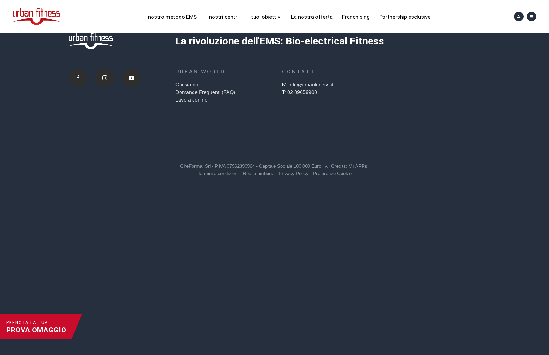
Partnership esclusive (404, 17)
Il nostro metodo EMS (170, 17)
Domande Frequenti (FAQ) (205, 92)
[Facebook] (78, 77)
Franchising (356, 17)
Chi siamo (186, 84)
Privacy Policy (293, 173)
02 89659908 (302, 92)
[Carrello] (531, 16)
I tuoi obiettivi (264, 17)
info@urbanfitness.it (310, 84)
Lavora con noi (192, 100)
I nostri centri (222, 17)
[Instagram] (104, 77)
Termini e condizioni (218, 173)
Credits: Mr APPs (349, 166)
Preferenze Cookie (332, 173)
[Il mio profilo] (519, 16)
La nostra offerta (312, 17)
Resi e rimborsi (258, 173)
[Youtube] (131, 77)
